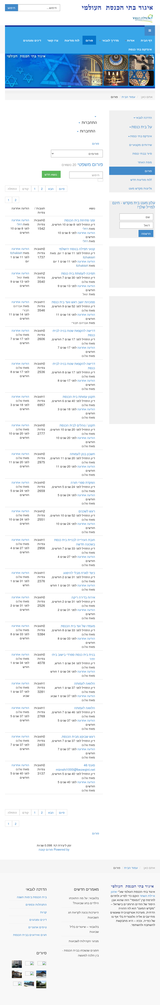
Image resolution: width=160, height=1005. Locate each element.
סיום (62, 189)
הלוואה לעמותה (84, 683)
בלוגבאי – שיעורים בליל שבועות (84, 929)
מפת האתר (145, 162)
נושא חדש (51, 174)
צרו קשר (52, 40)
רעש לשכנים (87, 511)
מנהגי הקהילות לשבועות (84, 941)
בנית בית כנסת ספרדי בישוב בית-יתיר (73, 656)
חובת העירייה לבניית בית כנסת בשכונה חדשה (74, 541)
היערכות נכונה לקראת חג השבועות (83, 914)
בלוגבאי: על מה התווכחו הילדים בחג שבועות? (84, 900)
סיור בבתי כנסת (142, 153)
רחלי (85, 228)
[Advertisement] (132, 267)
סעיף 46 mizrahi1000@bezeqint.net (75, 767)
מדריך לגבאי (110, 40)
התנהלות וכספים (36, 904)
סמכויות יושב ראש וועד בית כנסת (73, 301)
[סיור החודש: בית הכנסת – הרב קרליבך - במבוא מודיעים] (40, 984)
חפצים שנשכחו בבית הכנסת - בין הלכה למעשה (80, 952)
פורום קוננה (46, 849)
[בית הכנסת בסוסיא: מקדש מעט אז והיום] (40, 974)
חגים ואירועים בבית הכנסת (30, 935)
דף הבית (146, 40)
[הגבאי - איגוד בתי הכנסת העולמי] (117, 7)
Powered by (61, 849)
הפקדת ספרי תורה (83, 482)
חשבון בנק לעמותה (82, 453)
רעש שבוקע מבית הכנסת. (78, 736)
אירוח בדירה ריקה (83, 597)
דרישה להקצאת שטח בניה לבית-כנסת (73, 332)
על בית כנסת (141, 126)
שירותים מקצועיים (140, 145)
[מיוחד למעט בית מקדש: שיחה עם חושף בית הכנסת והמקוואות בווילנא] (28, 962)
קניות (43, 912)
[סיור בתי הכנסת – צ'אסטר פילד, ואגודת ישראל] (28, 984)
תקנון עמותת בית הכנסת (79, 396)
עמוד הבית (128, 97)
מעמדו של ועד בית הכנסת (78, 625)
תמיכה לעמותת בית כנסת (78, 273)
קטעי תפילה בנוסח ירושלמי (77, 248)
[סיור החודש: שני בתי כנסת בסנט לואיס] (16, 983)
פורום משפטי (90, 164)
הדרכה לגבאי (144, 117)
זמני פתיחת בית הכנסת (79, 220)
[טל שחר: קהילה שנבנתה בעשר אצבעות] (16, 974)
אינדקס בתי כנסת (140, 49)
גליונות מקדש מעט (140, 188)
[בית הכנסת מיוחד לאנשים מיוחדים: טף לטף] (28, 973)
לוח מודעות (72, 40)
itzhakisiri (89, 257)
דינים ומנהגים (32, 40)
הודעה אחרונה (86, 233)
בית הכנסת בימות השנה (32, 897)
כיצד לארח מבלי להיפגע (79, 572)
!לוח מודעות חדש (141, 179)
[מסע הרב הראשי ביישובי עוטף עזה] (40, 962)
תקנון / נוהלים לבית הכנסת (77, 425)
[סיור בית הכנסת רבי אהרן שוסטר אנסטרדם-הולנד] (16, 964)
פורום (89, 40)
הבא (51, 189)
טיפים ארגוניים (37, 927)
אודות (131, 40)
